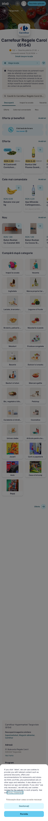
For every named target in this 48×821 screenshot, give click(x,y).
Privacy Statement (15, 792)
